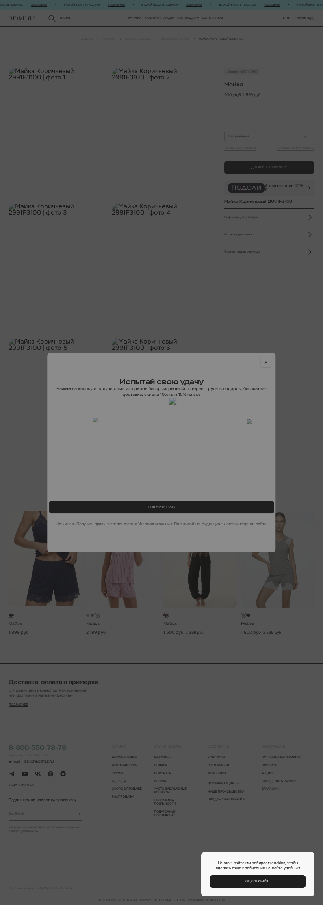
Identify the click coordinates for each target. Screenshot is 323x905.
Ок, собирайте (258, 881)
